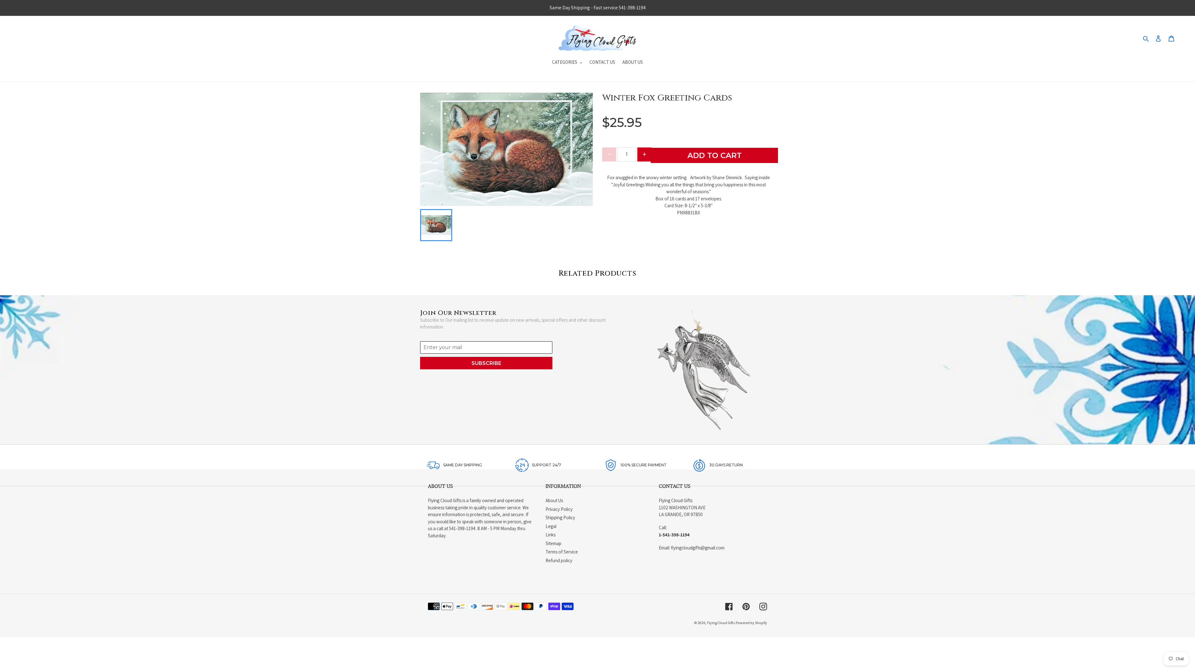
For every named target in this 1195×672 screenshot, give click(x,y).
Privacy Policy (559, 509)
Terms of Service (562, 552)
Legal (551, 526)
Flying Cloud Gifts (721, 622)
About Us (554, 500)
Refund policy (559, 560)
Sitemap (553, 543)
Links (550, 535)
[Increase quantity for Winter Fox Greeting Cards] (644, 154)
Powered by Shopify (751, 622)
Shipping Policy (560, 517)
